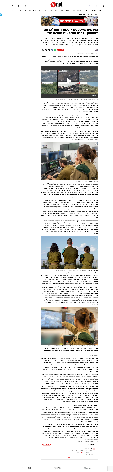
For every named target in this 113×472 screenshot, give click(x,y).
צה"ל (78, 53)
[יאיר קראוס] (96, 50)
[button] (20, 71)
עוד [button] (14, 10)
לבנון (92, 53)
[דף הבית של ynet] (56, 7)
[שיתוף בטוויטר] (49, 50)
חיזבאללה (83, 53)
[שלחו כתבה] (46, 50)
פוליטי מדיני (89, 14)
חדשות (95, 14)
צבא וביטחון (81, 14)
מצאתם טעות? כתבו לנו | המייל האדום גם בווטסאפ (88, 441)
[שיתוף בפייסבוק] (52, 50)
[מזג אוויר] (90, 6)
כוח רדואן (88, 53)
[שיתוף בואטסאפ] (55, 50)
